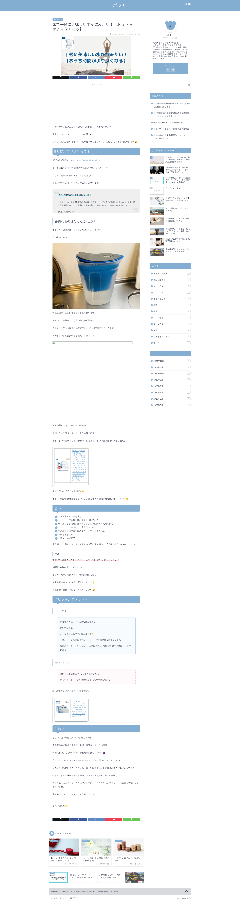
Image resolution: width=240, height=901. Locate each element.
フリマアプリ (171, 324)
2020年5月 (171, 405)
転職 (171, 305)
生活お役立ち (58, 19)
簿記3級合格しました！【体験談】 (168, 122)
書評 (171, 311)
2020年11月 (171, 373)
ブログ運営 (171, 318)
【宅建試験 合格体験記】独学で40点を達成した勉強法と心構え (172, 105)
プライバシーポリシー (58, 898)
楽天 (73, 691)
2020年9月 (171, 380)
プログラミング (171, 292)
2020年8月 (171, 386)
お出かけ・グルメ (171, 337)
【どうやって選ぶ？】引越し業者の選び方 (171, 129)
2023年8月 (171, 367)
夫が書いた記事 (171, 273)
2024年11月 (171, 361)
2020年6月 (171, 399)
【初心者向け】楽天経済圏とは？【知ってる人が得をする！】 (171, 136)
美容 (171, 330)
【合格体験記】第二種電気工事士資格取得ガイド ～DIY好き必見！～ (171, 114)
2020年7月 (171, 392)
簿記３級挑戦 (171, 280)
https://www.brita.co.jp (87, 160)
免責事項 (73, 898)
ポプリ (120, 5)
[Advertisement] (96, 104)
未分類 (171, 343)
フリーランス (171, 286)
